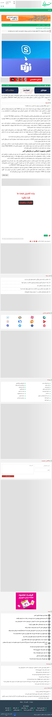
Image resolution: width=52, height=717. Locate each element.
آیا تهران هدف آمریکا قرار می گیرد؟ (42, 691)
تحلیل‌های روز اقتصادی (20, 383)
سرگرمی (31, 708)
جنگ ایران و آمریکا (41, 708)
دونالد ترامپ (23, 708)
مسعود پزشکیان (17, 710)
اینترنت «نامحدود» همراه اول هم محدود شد (38, 646)
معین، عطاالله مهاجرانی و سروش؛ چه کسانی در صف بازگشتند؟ (37, 106)
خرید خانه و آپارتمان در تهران (43, 395)
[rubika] (20, 319)
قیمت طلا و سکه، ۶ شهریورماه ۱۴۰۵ (40, 649)
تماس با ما (26, 702)
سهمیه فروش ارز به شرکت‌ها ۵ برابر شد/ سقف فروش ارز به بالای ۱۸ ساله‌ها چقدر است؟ (30, 633)
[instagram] (7, 323)
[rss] (3, 6)
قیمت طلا (7, 708)
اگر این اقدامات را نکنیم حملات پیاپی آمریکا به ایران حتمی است (37, 694)
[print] (47, 85)
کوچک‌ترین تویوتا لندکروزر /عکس (40, 615)
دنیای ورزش (47, 387)
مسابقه (21, 702)
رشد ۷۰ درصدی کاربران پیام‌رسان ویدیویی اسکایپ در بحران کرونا (35, 282)
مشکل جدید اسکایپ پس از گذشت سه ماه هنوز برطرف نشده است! (34, 289)
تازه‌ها (49, 611)
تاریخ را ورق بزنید (45, 391)
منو (49, 10)
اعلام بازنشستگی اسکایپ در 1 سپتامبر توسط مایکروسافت (37, 292)
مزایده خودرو (21, 395)
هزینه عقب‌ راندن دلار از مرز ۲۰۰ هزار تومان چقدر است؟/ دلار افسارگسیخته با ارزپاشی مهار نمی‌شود (28, 630)
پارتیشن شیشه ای (20, 398)
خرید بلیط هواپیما (20, 393)
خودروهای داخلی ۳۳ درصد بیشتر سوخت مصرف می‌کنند (36, 627)
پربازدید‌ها (48, 664)
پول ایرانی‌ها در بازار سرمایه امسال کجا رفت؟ (38, 659)
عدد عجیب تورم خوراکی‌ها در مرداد (40, 653)
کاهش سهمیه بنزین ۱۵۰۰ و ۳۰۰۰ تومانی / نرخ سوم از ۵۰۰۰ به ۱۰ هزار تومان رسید (31, 621)
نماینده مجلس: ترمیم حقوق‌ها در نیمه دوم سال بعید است (38, 679)
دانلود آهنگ (47, 398)
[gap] (7, 327)
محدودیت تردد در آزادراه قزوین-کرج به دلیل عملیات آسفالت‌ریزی (34, 639)
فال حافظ (15, 708)
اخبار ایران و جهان (46, 389)
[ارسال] (45, 85)
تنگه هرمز (7, 710)
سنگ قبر (47, 393)
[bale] (44, 319)
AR (14, 3)
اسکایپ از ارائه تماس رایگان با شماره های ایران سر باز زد (37, 279)
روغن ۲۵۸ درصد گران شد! (44, 677)
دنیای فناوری (22, 389)
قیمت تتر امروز (21, 391)
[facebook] (30, 241)
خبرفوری (38, 714)
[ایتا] (32, 323)
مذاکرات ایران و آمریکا (40, 710)
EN (14, 2)
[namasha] (44, 327)
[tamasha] (44, 323)
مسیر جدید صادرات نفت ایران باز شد (42, 684)
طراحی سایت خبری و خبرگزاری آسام (6, 714)
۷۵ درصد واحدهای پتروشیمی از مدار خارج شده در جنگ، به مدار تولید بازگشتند (31, 618)
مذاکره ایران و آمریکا (28, 710)
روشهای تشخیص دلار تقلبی (41, 656)
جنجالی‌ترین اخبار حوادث (19, 385)
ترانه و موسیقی (21, 387)
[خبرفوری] (46, 4)
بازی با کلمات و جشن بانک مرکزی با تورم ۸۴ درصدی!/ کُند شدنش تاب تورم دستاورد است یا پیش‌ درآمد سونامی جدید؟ (25, 643)
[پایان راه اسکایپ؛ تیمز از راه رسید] (36, 241)
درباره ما (31, 702)
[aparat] (32, 319)
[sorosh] (20, 323)
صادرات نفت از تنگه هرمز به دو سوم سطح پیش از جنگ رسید (35, 636)
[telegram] (7, 319)
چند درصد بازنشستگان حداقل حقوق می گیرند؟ (38, 624)
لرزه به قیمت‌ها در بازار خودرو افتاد (42, 672)
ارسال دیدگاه (8, 476)
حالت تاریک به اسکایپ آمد (43, 286)
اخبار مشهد (47, 385)
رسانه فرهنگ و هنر (45, 383)
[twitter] (34, 241)
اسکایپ (45, 235)
